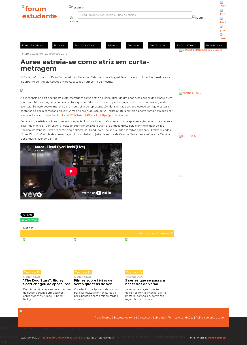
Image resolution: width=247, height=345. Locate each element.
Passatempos (214, 45)
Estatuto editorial (124, 317)
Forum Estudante (32, 45)
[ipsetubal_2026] (203, 111)
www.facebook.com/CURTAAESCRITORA (71, 115)
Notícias (59, 45)
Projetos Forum (186, 45)
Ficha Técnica (102, 317)
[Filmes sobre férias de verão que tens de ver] (97, 256)
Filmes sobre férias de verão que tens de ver (93, 282)
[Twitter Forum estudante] (222, 20)
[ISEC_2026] (203, 155)
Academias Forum (86, 45)
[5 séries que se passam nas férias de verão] (148, 256)
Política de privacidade (210, 317)
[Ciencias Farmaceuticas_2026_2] (203, 68)
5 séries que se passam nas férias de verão (145, 282)
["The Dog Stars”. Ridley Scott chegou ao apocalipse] (47, 256)
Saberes (112, 45)
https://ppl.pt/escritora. (114, 115)
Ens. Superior (158, 45)
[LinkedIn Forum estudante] (222, 37)
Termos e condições (180, 317)
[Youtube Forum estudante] (222, 28)
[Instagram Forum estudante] (222, 4)
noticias (27, 228)
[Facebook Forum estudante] (222, 12)
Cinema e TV (165, 233)
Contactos (144, 317)
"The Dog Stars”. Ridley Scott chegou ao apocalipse (47, 282)
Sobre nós (159, 317)
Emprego (133, 45)
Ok (4, 342)
